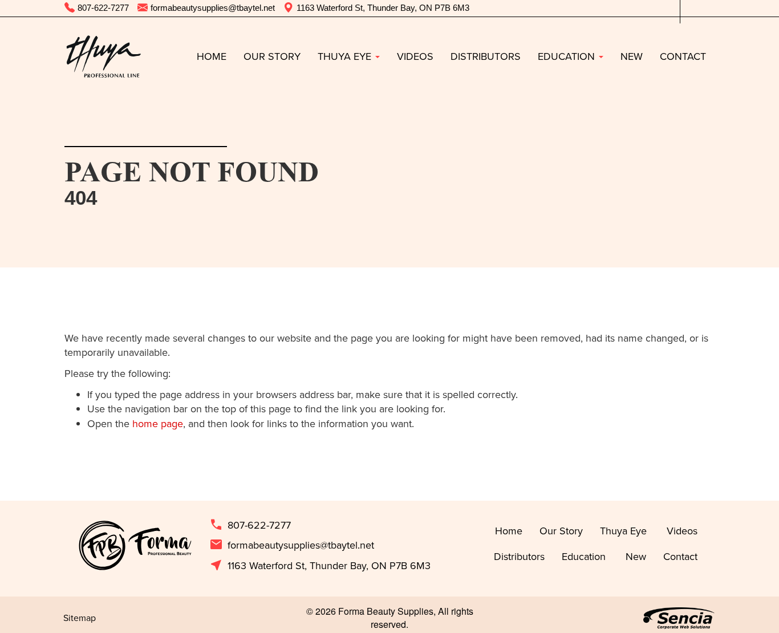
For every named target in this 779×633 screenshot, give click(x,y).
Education (568, 56)
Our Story (272, 56)
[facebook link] (688, 8)
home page (157, 423)
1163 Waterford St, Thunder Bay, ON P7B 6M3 (320, 565)
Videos (415, 56)
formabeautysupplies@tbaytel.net (291, 545)
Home (211, 56)
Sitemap (79, 617)
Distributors (486, 56)
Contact (683, 56)
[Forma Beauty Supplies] (103, 56)
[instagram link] (706, 8)
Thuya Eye (346, 56)
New (631, 56)
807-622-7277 (250, 525)
